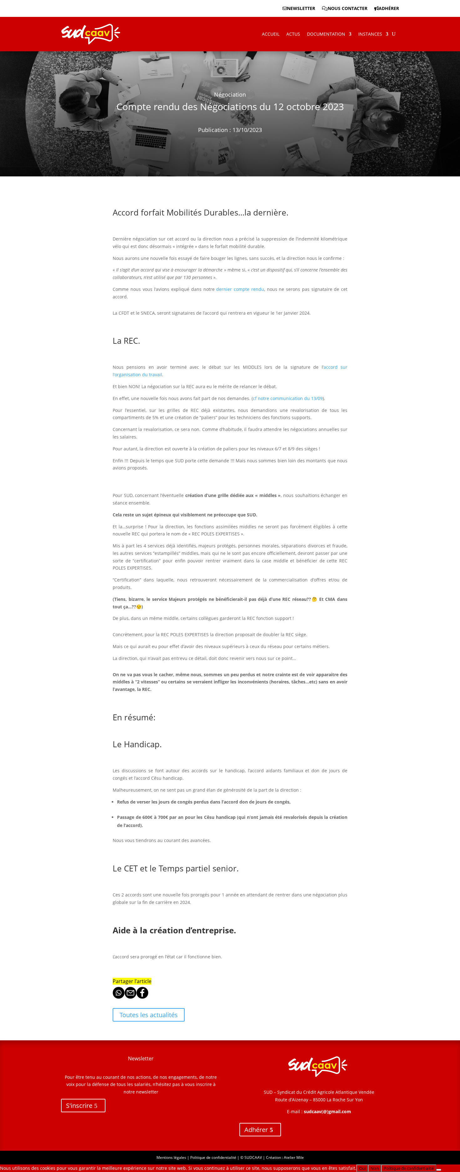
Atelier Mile (294, 1157)
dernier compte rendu (240, 289)
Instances (370, 34)
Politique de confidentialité (213, 1157)
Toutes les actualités (149, 1015)
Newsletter (301, 8)
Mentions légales (171, 1157)
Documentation (326, 34)
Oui (362, 1168)
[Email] (130, 997)
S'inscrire (79, 1105)
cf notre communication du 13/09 (288, 398)
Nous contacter (347, 8)
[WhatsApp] (119, 997)
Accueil (270, 34)
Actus (293, 34)
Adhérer (389, 8)
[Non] (438, 1170)
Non (375, 1168)
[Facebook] (142, 997)
